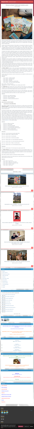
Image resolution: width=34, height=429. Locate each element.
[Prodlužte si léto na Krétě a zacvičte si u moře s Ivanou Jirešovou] (3, 319)
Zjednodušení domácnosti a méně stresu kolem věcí (8, 307)
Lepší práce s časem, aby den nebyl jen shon (7, 309)
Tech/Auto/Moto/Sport (5, 284)
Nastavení (31, 426)
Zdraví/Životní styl (5, 281)
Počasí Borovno (17, 349)
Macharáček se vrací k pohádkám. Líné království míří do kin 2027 (17, 204)
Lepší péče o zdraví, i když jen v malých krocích (8, 296)
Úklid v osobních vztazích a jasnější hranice (7, 298)
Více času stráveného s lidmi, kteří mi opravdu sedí (8, 294)
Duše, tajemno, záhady (6, 278)
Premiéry (4, 285)
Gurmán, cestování (5, 282)
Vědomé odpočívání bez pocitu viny (6, 303)
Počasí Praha (17, 340)
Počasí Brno (17, 344)
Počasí (31, 410)
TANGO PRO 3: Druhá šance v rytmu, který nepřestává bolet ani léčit (17, 261)
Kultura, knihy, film (17, 6)
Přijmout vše (20, 426)
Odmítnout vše (27, 426)
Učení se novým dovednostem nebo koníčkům (8, 305)
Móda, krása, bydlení (5, 275)
